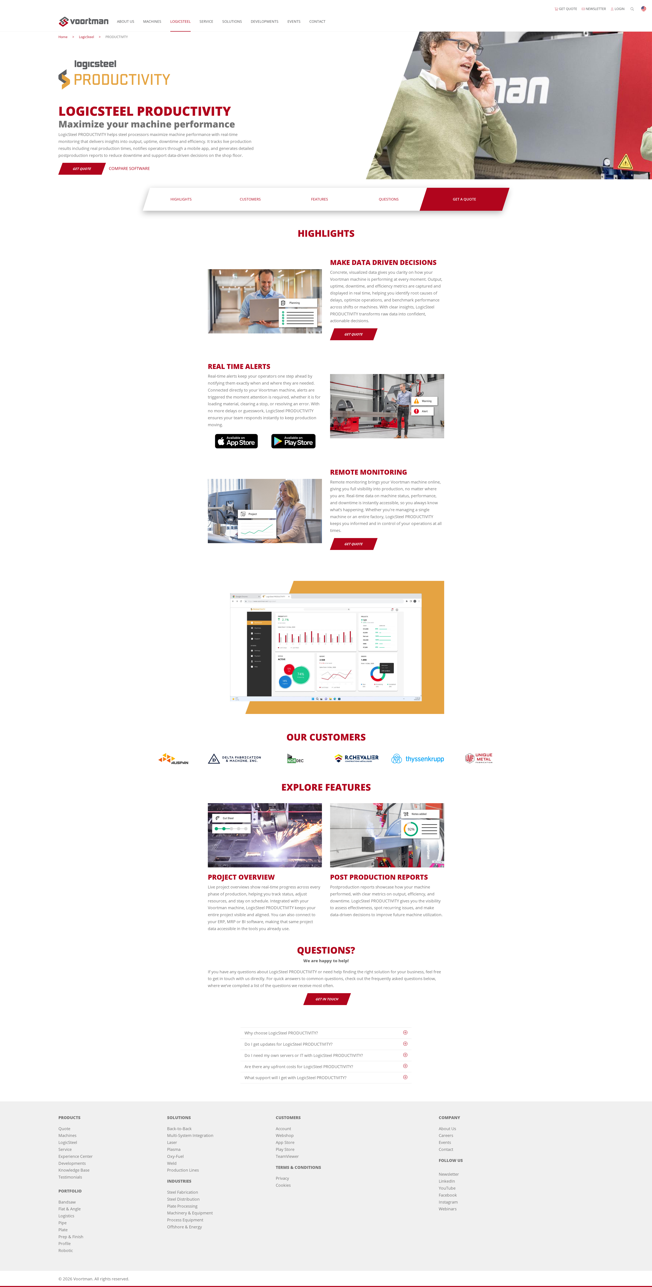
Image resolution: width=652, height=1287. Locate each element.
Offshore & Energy (184, 1227)
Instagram (448, 1202)
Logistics (66, 1216)
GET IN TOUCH (327, 999)
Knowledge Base (73, 1170)
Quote (64, 1128)
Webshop (285, 1135)
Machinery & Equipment (190, 1213)
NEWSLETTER (595, 8)
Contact (317, 21)
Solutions (232, 21)
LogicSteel (180, 21)
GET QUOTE (567, 8)
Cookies (283, 1185)
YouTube (447, 1188)
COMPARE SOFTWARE (129, 168)
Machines (152, 21)
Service (206, 21)
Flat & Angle (69, 1209)
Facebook (448, 1195)
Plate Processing (182, 1206)
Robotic (65, 1250)
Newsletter (449, 1174)
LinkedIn (447, 1181)
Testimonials (70, 1177)
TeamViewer (287, 1156)
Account (283, 1128)
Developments (264, 21)
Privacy (282, 1178)
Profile (64, 1243)
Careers (446, 1135)
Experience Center (75, 1156)
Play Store (285, 1149)
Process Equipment (185, 1220)
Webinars (448, 1209)
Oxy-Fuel (175, 1156)
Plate (63, 1229)
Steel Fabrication (182, 1192)
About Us (125, 21)
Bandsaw (67, 1202)
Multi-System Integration (190, 1135)
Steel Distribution (183, 1199)
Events (294, 21)
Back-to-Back (179, 1128)
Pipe (62, 1222)
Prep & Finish (70, 1236)
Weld (172, 1163)
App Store (285, 1142)
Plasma (173, 1149)
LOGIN (619, 8)
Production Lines (183, 1170)
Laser (172, 1142)
